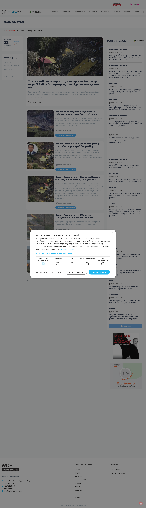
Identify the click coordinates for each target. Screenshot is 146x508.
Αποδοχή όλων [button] (99, 272)
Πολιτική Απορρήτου (68, 249)
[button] (73, 253)
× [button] (112, 232)
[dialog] (73, 254)
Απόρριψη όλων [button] (76, 272)
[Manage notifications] (141, 503)
